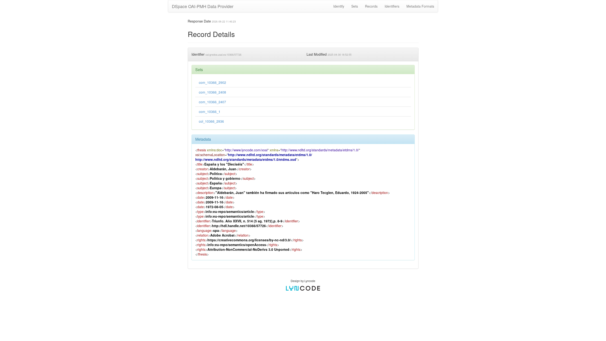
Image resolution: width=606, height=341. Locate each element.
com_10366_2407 (212, 101)
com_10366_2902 (212, 82)
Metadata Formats (420, 6)
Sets (354, 6)
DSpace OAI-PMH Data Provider (202, 6)
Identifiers (392, 6)
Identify (338, 6)
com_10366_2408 (212, 92)
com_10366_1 (209, 111)
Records (371, 6)
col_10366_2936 (211, 121)
